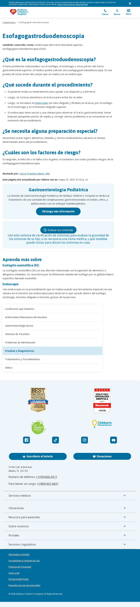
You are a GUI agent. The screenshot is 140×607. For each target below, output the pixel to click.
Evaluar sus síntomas (60, 230)
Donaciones (104, 456)
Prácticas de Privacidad (20, 567)
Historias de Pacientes (17, 334)
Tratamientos (9, 22)
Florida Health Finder (19, 579)
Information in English (19, 554)
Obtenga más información (58, 211)
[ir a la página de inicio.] (39, 12)
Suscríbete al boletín (40, 456)
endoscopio (41, 103)
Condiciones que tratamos (19, 308)
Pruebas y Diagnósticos (19, 350)
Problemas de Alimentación (20, 342)
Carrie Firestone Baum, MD (34, 173)
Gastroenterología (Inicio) (19, 325)
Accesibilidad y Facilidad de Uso (24, 560)
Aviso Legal (14, 573)
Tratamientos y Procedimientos (22, 359)
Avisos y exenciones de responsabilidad (73, 4)
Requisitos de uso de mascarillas (24, 585)
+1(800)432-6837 (47, 484)
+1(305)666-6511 (46, 477)
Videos (8, 367)
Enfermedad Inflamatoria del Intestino (26, 317)
